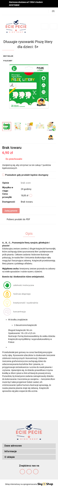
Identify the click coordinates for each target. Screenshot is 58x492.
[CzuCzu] (51, 137)
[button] (52, 11)
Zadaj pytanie (10, 211)
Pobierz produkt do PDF (18, 219)
